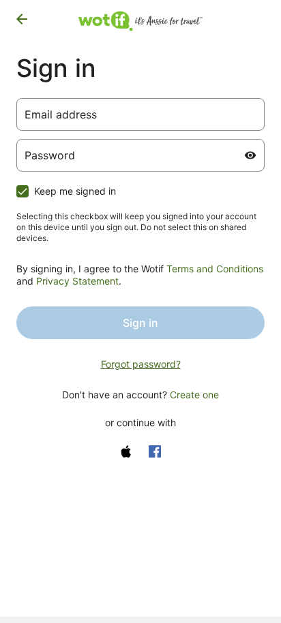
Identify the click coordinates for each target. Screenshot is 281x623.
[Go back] (21, 19)
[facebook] (155, 451)
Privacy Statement (77, 281)
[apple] (126, 451)
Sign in (140, 323)
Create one (194, 394)
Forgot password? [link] (141, 364)
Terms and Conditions (214, 268)
